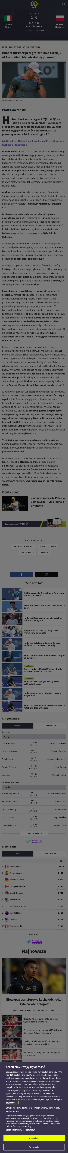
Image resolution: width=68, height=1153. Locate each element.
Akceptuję (34, 1138)
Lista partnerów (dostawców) (20, 1129)
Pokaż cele (34, 1147)
